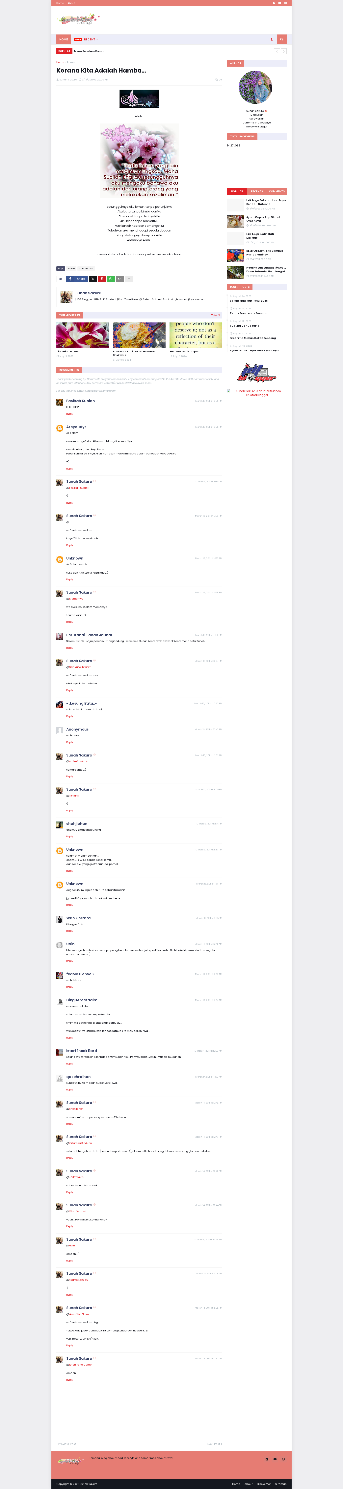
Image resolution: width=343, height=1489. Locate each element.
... (70, 522)
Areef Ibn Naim (79, 1314)
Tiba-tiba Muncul (68, 351)
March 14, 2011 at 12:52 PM (208, 1307)
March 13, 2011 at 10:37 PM (208, 661)
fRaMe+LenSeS (80, 974)
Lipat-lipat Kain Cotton (90, 51)
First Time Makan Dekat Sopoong (253, 338)
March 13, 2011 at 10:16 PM (208, 558)
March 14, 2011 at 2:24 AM (208, 1000)
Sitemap (281, 1484)
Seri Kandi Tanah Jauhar (89, 634)
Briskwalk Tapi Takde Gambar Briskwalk (134, 353)
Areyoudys (76, 426)
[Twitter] (93, 279)
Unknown (74, 558)
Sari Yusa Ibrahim (80, 667)
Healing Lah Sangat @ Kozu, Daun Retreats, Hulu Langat (266, 269)
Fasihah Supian (80, 400)
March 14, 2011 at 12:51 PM (209, 1273)
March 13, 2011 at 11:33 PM (209, 849)
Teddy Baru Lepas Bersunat (249, 313)
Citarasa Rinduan (80, 1143)
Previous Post (67, 1444)
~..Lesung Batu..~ (81, 703)
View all (216, 315)
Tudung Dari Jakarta (244, 326)
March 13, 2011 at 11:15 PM (209, 823)
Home (60, 3)
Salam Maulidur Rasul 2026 (249, 301)
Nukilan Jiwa (86, 268)
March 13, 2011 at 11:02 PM (208, 755)
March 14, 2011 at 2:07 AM (208, 974)
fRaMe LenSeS (78, 1280)
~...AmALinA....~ (78, 761)
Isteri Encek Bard (81, 1050)
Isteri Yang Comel (80, 1365)
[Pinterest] (102, 279)
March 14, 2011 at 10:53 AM (208, 1050)
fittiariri (74, 796)
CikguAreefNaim (81, 999)
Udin (70, 943)
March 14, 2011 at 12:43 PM (208, 1136)
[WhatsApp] (111, 279)
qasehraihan (78, 1076)
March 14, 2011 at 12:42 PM (208, 1102)
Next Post (213, 1444)
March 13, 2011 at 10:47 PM (208, 729)
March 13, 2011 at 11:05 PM (209, 789)
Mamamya (76, 599)
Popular (237, 191)
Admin (71, 62)
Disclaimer (264, 1484)
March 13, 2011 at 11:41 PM (209, 883)
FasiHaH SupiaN (79, 488)
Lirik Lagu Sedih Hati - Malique (261, 235)
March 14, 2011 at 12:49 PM (208, 1239)
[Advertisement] (214, 20)
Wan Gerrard (78, 917)
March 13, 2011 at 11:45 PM (209, 918)
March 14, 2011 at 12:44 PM (208, 1205)
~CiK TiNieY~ (76, 1177)
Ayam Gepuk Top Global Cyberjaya (263, 219)
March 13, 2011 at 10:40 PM (208, 703)
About (71, 3)
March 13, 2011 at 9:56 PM (208, 515)
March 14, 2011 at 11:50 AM (208, 1076)
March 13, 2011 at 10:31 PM (208, 635)
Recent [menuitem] (89, 39)
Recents (257, 191)
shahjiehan (76, 823)
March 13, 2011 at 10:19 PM (208, 592)
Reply (69, 413)
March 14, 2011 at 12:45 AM (208, 944)
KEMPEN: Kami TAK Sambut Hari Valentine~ (264, 252)
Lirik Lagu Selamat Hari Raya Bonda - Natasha (266, 202)
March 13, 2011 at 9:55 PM (209, 481)
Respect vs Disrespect (185, 351)
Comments (277, 191)
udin (72, 1245)
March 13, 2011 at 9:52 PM (208, 401)
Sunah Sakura (88, 293)
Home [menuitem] (63, 39)
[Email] (120, 279)
